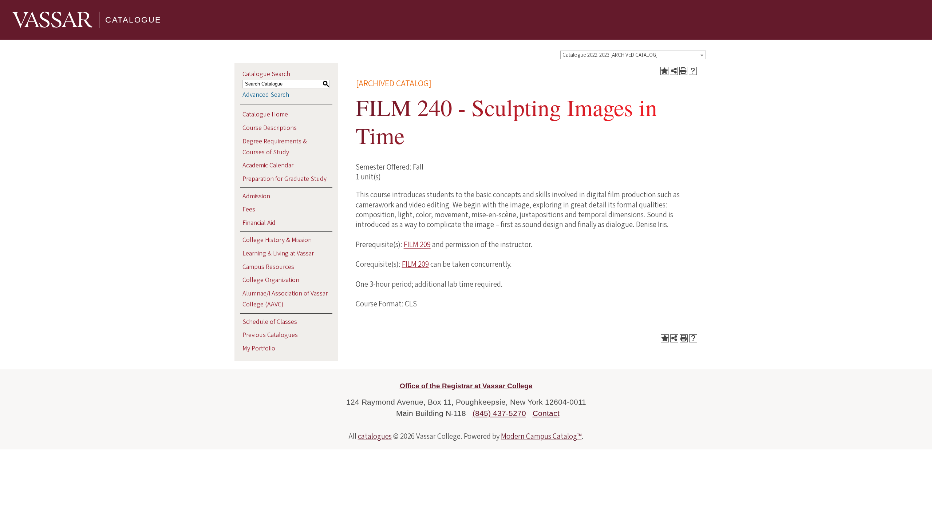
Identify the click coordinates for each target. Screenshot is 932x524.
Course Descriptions (269, 127)
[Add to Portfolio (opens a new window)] (664, 71)
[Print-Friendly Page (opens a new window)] (683, 71)
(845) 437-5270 (499, 413)
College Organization (270, 280)
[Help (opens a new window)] (693, 71)
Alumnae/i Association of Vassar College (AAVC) (285, 299)
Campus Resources (268, 266)
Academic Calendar (267, 165)
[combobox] (633, 55)
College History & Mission (277, 240)
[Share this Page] (674, 71)
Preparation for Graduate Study (284, 178)
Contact (546, 413)
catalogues (375, 436)
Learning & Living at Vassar (278, 253)
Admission (256, 196)
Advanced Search (265, 94)
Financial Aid (259, 222)
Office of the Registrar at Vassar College (466, 386)
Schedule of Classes (269, 321)
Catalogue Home (265, 114)
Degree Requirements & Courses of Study (274, 147)
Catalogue (133, 19)
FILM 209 (417, 244)
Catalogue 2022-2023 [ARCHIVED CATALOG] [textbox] (609, 55)
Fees (248, 209)
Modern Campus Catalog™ (541, 436)
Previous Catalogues (270, 335)
